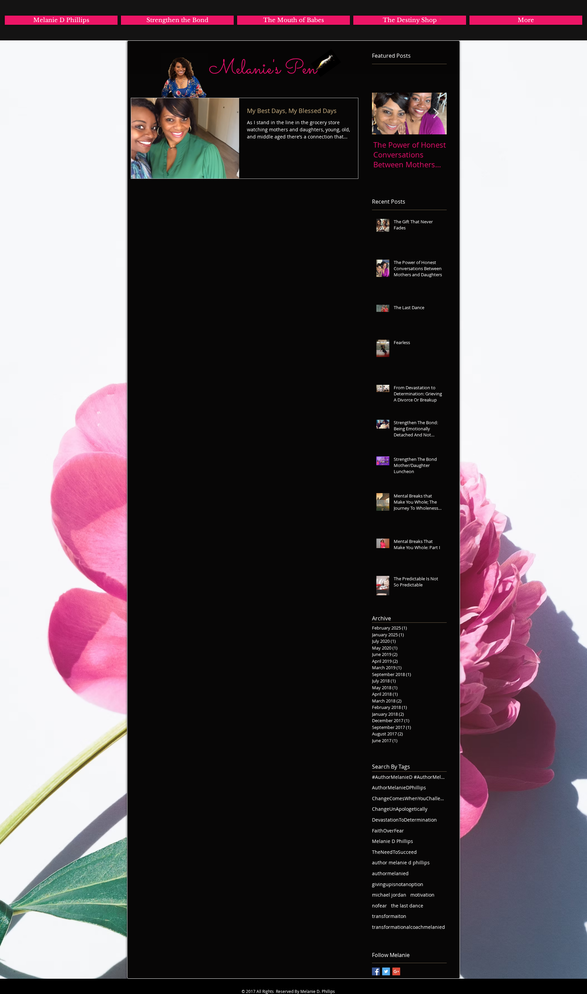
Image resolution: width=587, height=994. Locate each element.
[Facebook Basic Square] (376, 971)
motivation (422, 895)
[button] (440, 19)
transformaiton (389, 916)
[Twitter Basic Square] (386, 971)
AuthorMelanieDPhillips (399, 787)
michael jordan (389, 895)
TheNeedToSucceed (394, 852)
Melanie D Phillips (392, 841)
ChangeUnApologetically (399, 809)
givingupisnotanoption (397, 884)
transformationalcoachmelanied (408, 927)
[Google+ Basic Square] (396, 971)
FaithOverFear (388, 830)
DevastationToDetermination (404, 820)
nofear (379, 905)
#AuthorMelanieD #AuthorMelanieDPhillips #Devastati (409, 777)
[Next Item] (436, 113)
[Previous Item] (383, 113)
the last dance (407, 905)
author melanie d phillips (401, 862)
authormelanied (390, 873)
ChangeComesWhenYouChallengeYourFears (409, 798)
